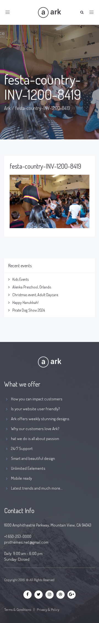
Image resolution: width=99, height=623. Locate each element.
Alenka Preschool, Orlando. (32, 287)
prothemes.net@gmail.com (26, 542)
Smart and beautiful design (33, 458)
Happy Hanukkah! (25, 302)
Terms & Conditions (17, 609)
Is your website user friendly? (35, 408)
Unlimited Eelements (28, 468)
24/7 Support (22, 448)
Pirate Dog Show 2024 (28, 310)
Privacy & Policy (48, 609)
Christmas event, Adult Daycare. (35, 294)
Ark (7, 108)
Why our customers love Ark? (35, 428)
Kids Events (20, 279)
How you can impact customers (36, 398)
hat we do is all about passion (35, 438)
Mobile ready (21, 478)
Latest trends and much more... (37, 488)
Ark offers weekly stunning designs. (40, 418)
